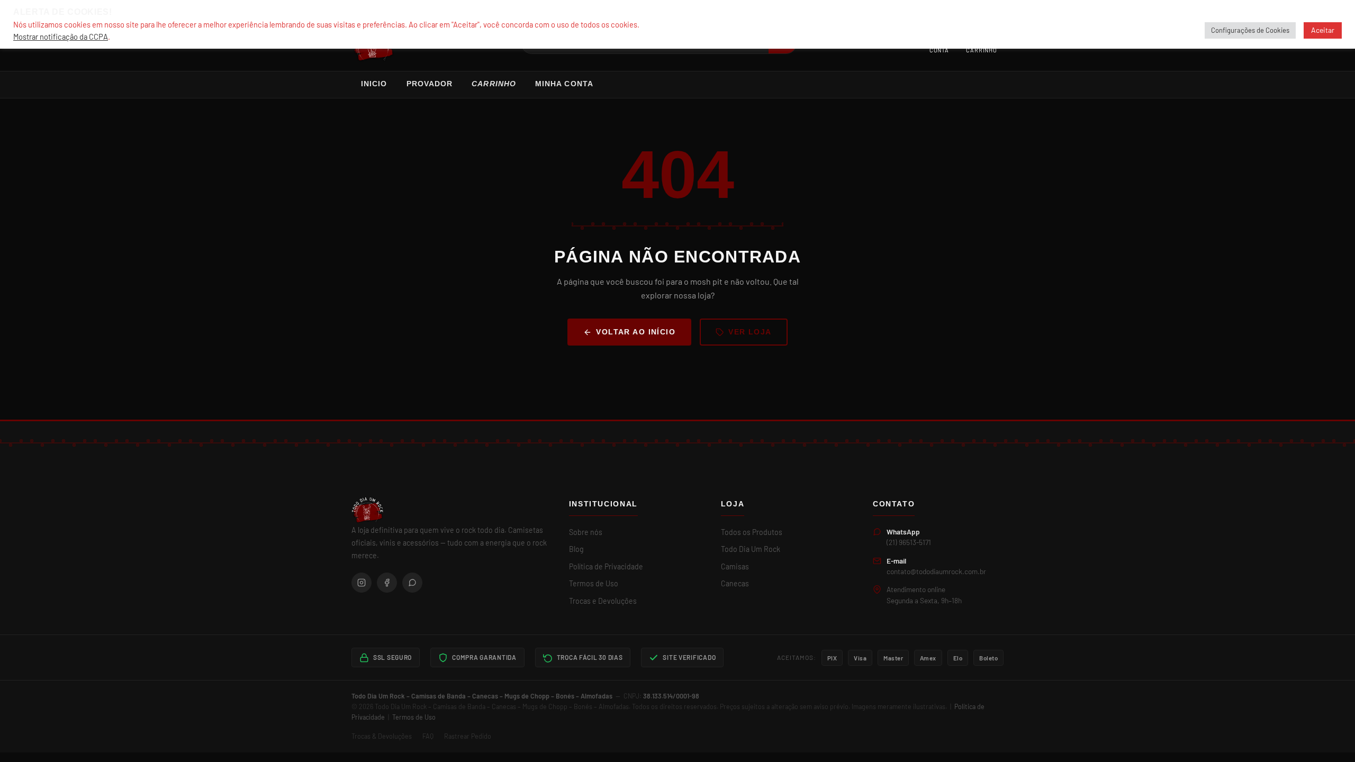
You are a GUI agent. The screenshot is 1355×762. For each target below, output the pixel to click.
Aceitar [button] (1322, 29)
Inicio (374, 84)
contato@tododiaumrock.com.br (936, 571)
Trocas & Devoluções (381, 736)
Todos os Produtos (751, 532)
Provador (429, 84)
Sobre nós (585, 532)
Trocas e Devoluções (603, 600)
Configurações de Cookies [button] (1250, 30)
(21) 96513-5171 (909, 542)
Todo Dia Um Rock (750, 549)
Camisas (735, 566)
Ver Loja (750, 332)
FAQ (427, 736)
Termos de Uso (593, 583)
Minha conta (564, 84)
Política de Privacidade (606, 566)
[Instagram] (361, 583)
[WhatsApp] (412, 583)
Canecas (735, 583)
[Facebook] (387, 583)
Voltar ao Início (635, 332)
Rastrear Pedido (467, 736)
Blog (576, 549)
